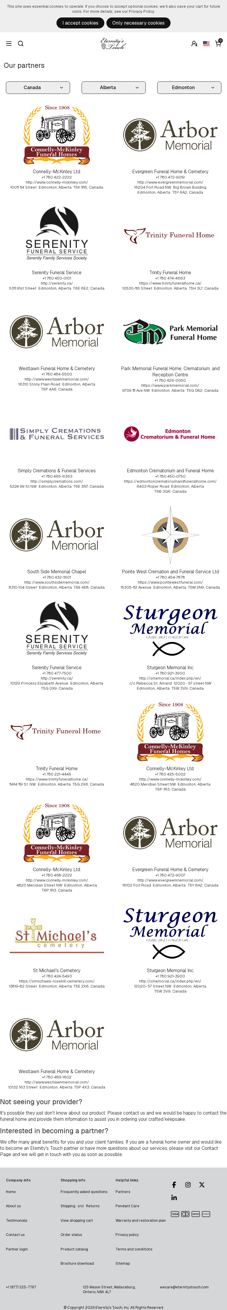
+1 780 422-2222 (57, 177)
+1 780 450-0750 (170, 476)
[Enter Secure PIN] (194, 43)
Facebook (176, 1184)
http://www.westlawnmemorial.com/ (57, 379)
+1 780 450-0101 (57, 278)
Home (11, 1191)
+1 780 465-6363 (56, 476)
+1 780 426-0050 (170, 380)
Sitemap (123, 1263)
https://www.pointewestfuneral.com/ (170, 582)
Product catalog (74, 1249)
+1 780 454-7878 (170, 577)
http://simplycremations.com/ (56, 481)
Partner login (17, 1249)
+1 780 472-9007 (170, 875)
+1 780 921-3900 (170, 673)
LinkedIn (176, 1197)
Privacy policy (127, 1234)
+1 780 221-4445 (56, 774)
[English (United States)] (206, 43)
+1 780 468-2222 (57, 875)
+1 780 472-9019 (170, 177)
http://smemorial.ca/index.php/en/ (170, 678)
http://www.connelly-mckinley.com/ (57, 182)
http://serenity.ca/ (57, 283)
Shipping (68, 1206)
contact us (134, 1113)
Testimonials (16, 1220)
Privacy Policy (141, 11)
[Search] (20, 43)
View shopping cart (77, 1220)
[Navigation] (8, 43)
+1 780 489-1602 (57, 1077)
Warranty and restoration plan (141, 1220)
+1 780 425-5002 (170, 774)
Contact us (15, 1234)
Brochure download (77, 1263)
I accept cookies (80, 23)
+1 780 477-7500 (57, 673)
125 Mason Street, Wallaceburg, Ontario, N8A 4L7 (109, 1289)
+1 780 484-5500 (56, 374)
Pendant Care (127, 1206)
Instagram (190, 1184)
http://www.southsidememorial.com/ (57, 582)
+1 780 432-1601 (57, 577)
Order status (71, 1234)
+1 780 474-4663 (170, 278)
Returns (92, 1206)
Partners (123, 1191)
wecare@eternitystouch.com (184, 1287)
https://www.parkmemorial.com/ (170, 385)
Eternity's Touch (113, 43)
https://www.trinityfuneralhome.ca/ (170, 283)
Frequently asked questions (84, 1191)
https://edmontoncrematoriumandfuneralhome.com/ (170, 481)
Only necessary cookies (138, 23)
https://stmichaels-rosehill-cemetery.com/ (57, 981)
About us (13, 1206)
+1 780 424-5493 (57, 976)
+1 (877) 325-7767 (21, 1287)
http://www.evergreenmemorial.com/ (170, 182)
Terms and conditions (134, 1249)
